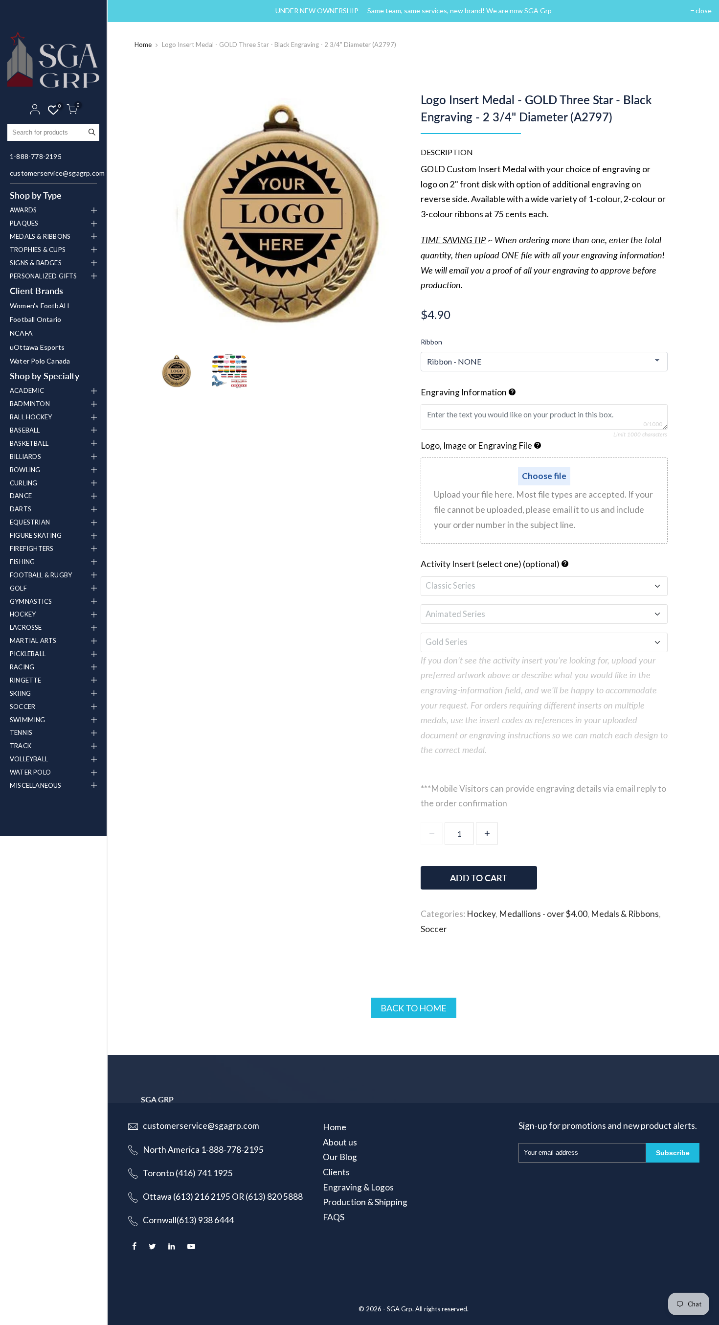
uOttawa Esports (37, 347)
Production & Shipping (365, 1202)
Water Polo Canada (40, 361)
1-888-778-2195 (36, 156)
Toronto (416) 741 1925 (188, 1173)
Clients (336, 1172)
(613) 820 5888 (274, 1196)
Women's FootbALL (40, 305)
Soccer (434, 929)
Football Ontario (35, 319)
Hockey (481, 914)
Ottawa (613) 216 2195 (186, 1196)
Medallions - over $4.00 (543, 914)
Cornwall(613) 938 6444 (188, 1220)
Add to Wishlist (615, 873)
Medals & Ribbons (625, 914)
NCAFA (21, 333)
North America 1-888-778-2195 (203, 1149)
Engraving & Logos (358, 1187)
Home (143, 44)
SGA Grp (399, 1309)
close (128, 10)
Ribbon (431, 342)
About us (340, 1142)
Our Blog (340, 1157)
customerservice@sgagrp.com (54, 173)
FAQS (333, 1217)
